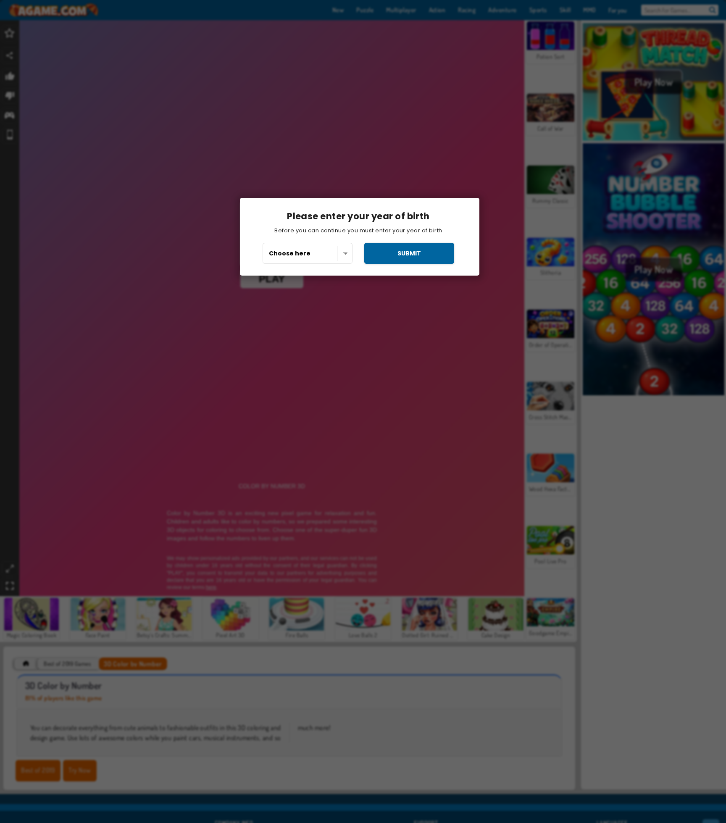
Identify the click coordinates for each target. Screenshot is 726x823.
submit (409, 253)
